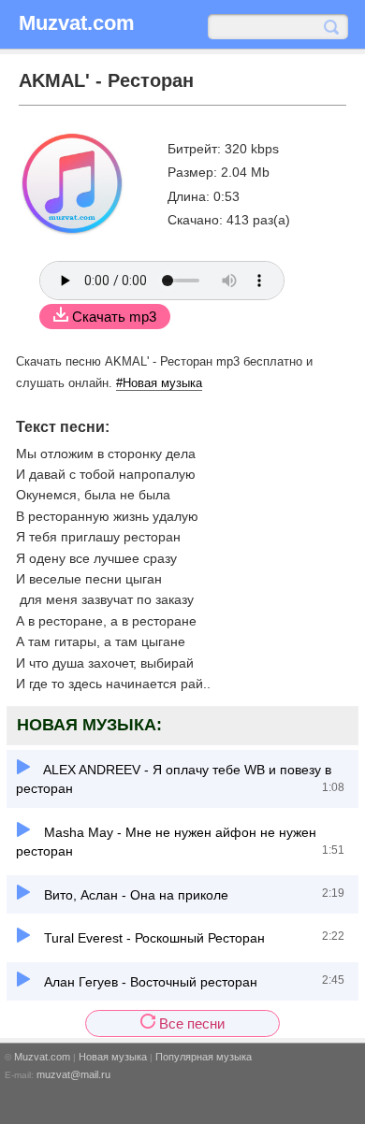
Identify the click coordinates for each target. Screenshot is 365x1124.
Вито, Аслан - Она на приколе (134, 894)
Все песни (190, 1023)
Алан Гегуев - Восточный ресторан (148, 981)
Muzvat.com (42, 1056)
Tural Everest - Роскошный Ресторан (152, 937)
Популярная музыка (203, 1056)
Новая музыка (113, 1056)
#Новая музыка (159, 383)
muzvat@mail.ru (73, 1074)
